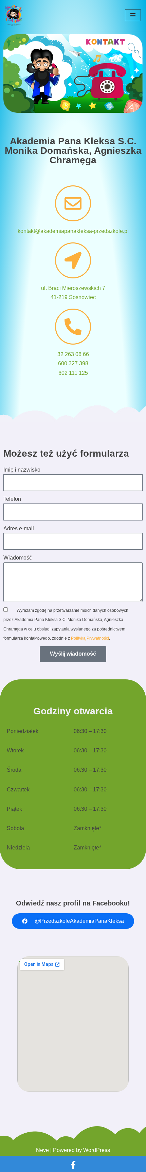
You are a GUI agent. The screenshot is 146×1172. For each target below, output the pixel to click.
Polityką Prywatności (90, 638)
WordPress (96, 1150)
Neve (42, 1150)
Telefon (12, 499)
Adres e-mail (18, 528)
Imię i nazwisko (21, 470)
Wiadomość (17, 558)
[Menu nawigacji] (133, 15)
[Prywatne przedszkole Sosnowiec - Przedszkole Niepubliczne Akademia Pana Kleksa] (13, 15)
